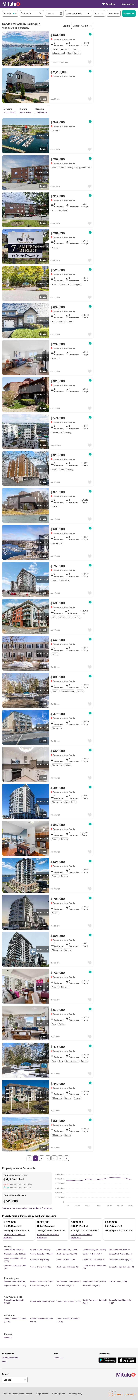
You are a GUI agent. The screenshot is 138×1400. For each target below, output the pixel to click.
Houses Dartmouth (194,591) (14, 1281)
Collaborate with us (10, 1357)
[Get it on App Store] (127, 1360)
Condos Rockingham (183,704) (94, 1249)
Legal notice (42, 1393)
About (4, 1361)
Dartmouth (8, 1337)
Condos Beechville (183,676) (15, 1254)
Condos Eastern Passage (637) (120, 1259)
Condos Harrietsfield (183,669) (41, 1254)
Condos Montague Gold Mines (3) (121, 1267)
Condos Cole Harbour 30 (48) (67, 1267)
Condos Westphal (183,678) (119, 1249)
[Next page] (66, 1158)
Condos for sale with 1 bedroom (14, 1236)
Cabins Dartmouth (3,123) (39, 1285)
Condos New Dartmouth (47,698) (42, 1301)
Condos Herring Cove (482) (40, 1267)
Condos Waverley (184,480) (67, 1249)
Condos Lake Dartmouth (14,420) (69, 1301)
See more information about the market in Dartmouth (27, 1208)
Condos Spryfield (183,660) (67, 1254)
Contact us (58, 1357)
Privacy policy (75, 1393)
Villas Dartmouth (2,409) (65, 1285)
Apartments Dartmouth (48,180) (41, 1281)
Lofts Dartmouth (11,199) (118, 1281)
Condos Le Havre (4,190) (66, 1259)
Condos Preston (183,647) (92, 1254)
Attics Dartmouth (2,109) (91, 1285)
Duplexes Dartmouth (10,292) (15, 1285)
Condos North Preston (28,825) (120, 1254)
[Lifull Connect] (123, 1395)
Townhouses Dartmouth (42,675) (69, 1281)
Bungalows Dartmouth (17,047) (94, 1281)
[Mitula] (11, 4)
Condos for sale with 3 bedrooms (81, 1236)
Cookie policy (58, 1393)
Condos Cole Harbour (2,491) (94, 1259)
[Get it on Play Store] (107, 1360)
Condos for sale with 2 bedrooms (48, 1236)
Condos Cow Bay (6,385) (39, 1259)
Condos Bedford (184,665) (40, 1249)
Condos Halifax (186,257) (13, 1249)
